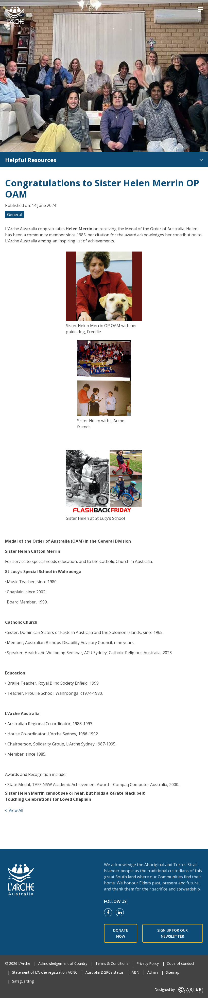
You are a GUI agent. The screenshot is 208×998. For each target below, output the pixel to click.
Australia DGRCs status (104, 972)
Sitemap (172, 972)
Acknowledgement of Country (62, 963)
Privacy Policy (147, 963)
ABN (135, 972)
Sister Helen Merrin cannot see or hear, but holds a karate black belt (75, 793)
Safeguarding (23, 981)
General (14, 214)
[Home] (51, 880)
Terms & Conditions (111, 963)
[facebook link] (109, 912)
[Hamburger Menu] (200, 9)
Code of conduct (180, 963)
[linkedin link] (121, 912)
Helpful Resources (30, 160)
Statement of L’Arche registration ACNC (44, 972)
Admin (152, 972)
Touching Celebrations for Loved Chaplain (48, 799)
